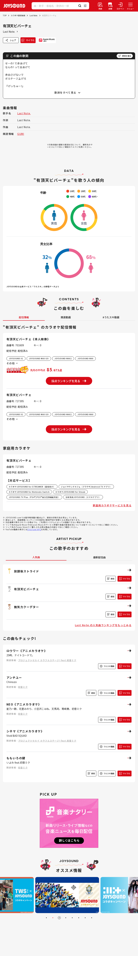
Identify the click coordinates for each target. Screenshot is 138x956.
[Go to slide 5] (72, 917)
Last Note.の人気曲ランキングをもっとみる (103, 625)
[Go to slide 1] (46, 917)
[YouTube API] (34, 529)
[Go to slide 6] (78, 917)
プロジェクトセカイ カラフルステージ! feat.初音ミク (47, 660)
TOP (4, 15)
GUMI (20, 134)
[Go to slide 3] (59, 917)
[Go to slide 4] (65, 917)
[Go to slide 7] (85, 917)
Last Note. (33, 15)
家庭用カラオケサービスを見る (112, 505)
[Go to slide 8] (91, 917)
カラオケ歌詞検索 (18, 15)
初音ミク (23, 686)
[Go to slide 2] (52, 917)
